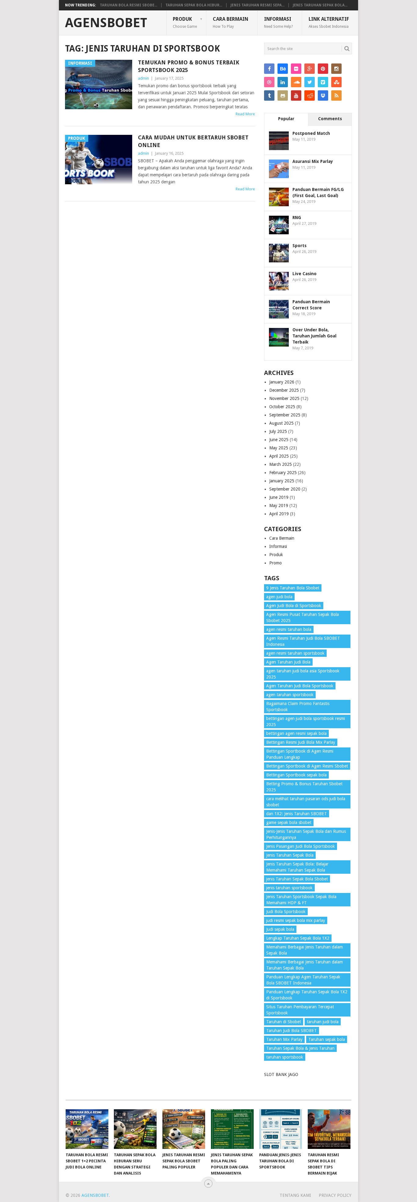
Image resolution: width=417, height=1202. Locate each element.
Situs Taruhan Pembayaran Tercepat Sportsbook (300, 1009)
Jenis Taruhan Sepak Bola (290, 855)
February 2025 (283, 472)
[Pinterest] (323, 68)
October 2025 (282, 406)
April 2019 (279, 513)
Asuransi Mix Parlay (312, 161)
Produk (185, 22)
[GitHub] (282, 95)
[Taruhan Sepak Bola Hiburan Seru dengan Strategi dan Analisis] (135, 1129)
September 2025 (284, 414)
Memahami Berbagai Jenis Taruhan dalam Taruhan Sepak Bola (304, 964)
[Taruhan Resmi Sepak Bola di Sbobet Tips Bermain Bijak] (329, 1129)
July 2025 (278, 431)
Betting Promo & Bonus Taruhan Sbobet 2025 (304, 786)
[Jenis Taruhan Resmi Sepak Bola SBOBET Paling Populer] (183, 1129)
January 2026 (281, 382)
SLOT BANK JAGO (281, 1074)
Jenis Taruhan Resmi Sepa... (257, 5)
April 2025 (279, 456)
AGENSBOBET (106, 22)
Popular (286, 118)
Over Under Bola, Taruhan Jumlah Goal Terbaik (314, 335)
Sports (299, 245)
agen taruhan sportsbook (290, 694)
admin (143, 78)
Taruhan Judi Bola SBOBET (291, 1030)
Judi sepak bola (280, 929)
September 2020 (284, 489)
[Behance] (282, 68)
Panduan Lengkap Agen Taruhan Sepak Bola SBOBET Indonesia (303, 979)
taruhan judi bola (323, 1021)
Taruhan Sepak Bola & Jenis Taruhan (300, 1048)
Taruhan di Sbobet (283, 1021)
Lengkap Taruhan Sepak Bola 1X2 (297, 938)
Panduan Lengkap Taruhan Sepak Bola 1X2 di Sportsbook (306, 994)
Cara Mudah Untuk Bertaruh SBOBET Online (193, 141)
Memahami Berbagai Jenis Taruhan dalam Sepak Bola (304, 950)
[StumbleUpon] (336, 82)
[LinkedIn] (282, 82)
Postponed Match (311, 133)
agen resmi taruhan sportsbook (295, 653)
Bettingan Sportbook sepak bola (296, 774)
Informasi (278, 22)
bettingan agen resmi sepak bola (296, 733)
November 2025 (284, 398)
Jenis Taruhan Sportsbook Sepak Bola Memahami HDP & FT (301, 899)
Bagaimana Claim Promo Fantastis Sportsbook (297, 706)
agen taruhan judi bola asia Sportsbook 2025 (302, 673)
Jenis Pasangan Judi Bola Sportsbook (300, 846)
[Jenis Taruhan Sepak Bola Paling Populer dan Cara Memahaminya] (232, 1129)
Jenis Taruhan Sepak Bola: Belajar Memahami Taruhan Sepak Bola (297, 867)
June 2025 (278, 439)
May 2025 (278, 447)
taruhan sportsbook (284, 1057)
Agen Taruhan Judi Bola (288, 662)
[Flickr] (296, 68)
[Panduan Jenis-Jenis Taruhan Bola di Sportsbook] (280, 1129)
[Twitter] (309, 82)
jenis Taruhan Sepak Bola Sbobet (297, 878)
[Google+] (309, 68)
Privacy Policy (335, 1195)
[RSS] (336, 95)
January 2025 (281, 480)
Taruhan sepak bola (326, 1039)
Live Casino (304, 273)
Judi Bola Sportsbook (286, 911)
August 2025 (281, 423)
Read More (245, 114)
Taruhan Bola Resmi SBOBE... (128, 5)
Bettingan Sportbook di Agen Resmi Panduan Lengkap (299, 754)
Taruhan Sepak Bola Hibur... (193, 5)
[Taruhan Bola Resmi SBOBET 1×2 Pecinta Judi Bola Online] (87, 1129)
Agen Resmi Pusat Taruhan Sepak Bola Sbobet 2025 (302, 617)
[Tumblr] (269, 95)
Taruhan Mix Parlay (284, 1039)
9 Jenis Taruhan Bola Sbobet (292, 587)
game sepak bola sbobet (288, 822)
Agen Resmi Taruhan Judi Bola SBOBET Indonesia (303, 641)
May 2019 (278, 505)
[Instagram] (336, 68)
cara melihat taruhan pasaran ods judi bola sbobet (305, 801)
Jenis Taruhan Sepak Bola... (320, 5)
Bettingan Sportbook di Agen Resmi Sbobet (307, 766)
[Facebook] (269, 68)
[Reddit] (309, 95)
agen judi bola (279, 596)
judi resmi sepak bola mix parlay (295, 920)
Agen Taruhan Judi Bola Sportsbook (299, 685)
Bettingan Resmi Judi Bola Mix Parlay (300, 742)
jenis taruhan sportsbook (289, 887)
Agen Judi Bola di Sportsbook (293, 605)
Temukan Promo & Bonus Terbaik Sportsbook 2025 (188, 66)
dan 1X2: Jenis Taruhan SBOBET (296, 813)
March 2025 (280, 464)
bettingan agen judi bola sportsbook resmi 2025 (305, 721)
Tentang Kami (295, 1195)
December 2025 (284, 390)
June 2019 (278, 497)
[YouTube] (296, 95)
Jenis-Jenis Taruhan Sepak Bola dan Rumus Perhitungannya (306, 834)
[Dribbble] (269, 82)
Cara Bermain (230, 22)
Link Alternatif (329, 22)
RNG (296, 217)
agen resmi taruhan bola (288, 629)
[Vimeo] (323, 82)
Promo (275, 562)
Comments (330, 118)
